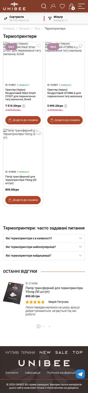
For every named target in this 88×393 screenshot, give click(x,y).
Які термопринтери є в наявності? (29, 238)
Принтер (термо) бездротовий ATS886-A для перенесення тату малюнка (64, 93)
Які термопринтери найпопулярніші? (31, 247)
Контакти (12, 372)
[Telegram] (80, 374)
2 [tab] (44, 326)
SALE (61, 352)
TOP (77, 352)
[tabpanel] (44, 299)
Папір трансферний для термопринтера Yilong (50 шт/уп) (20, 180)
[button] (81, 6)
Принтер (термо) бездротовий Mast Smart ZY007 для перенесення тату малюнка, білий (20, 94)
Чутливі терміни (20, 352)
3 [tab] (49, 326)
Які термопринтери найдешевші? (28, 255)
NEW (45, 352)
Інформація (32, 372)
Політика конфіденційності (64, 372)
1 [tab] (38, 326)
